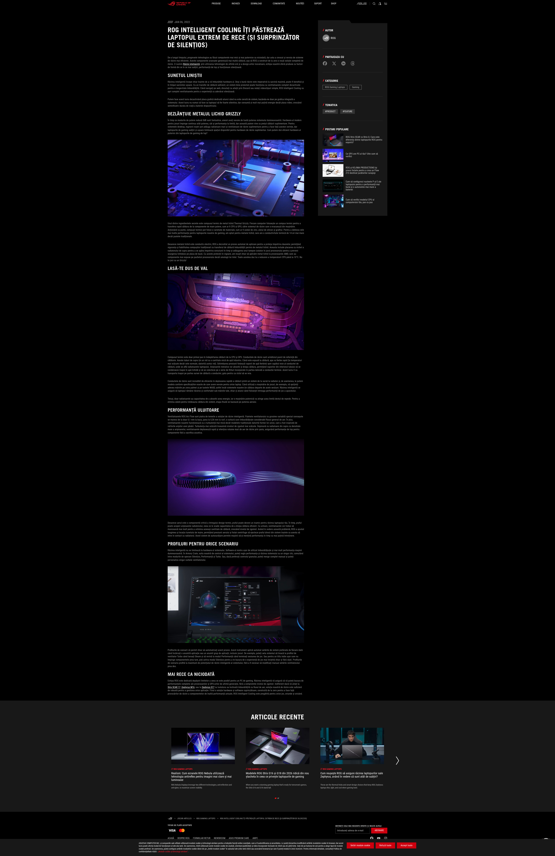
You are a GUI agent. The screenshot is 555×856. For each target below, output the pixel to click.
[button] (379, 830)
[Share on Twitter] (334, 63)
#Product (330, 111)
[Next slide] (397, 761)
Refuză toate (385, 845)
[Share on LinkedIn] (343, 63)
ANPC (255, 838)
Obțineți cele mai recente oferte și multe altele (358, 826)
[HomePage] (170, 818)
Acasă (171, 838)
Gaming (355, 87)
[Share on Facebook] (325, 63)
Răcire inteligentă (191, 64)
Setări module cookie (360, 845)
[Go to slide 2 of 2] (278, 798)
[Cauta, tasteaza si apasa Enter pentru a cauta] (374, 3)
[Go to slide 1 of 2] (276, 798)
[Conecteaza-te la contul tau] (380, 3)
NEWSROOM (219, 838)
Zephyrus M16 (188, 687)
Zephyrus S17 (208, 687)
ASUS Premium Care (239, 838)
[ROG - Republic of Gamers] (179, 3)
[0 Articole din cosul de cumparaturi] (385, 3)
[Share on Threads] (352, 63)
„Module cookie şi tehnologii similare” (173, 851)
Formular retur (201, 838)
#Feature (347, 111)
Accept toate (406, 845)
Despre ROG (183, 838)
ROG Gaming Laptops (335, 87)
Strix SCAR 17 (174, 687)
